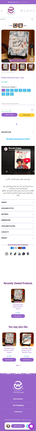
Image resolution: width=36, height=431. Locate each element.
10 (11, 94)
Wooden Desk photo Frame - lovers (18, 307)
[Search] (31, 19)
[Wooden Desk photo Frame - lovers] (18, 295)
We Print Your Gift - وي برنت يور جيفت (20, 420)
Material (4, 214)
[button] (21, 11)
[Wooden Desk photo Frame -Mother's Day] (27, 339)
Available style (7, 208)
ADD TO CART (18, 426)
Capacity (5, 232)
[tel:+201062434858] (24, 11)
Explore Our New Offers (23, 2)
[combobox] (17, 19)
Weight (4, 238)
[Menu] (2, 11)
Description (6, 132)
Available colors (8, 226)
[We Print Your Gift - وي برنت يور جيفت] (11, 11)
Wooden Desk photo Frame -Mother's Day (27, 350)
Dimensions (6, 220)
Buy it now (26, 115)
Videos (4, 202)
